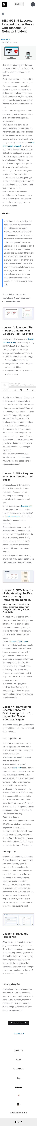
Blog (18, 1078)
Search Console (13, 517)
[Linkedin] (16, 1122)
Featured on (18, 1069)
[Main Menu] (33, 4)
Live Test (17, 768)
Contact (18, 1087)
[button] (18, 1023)
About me (18, 1050)
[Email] (18, 1122)
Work (18, 1060)
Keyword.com (26, 506)
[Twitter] (21, 1122)
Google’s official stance (18, 641)
